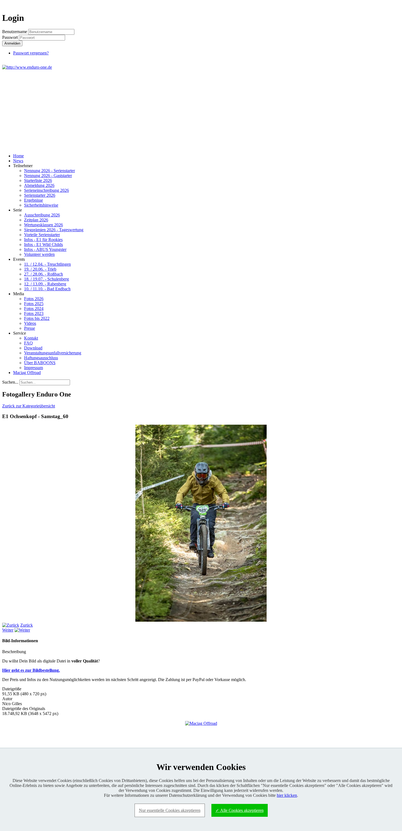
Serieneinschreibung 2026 (46, 190)
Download (33, 348)
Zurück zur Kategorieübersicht (28, 406)
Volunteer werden (39, 254)
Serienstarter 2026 (39, 195)
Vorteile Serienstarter (42, 234)
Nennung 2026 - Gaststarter (48, 175)
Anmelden (12, 43)
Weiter (7, 630)
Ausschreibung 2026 (42, 215)
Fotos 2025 (33, 303)
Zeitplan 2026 (36, 220)
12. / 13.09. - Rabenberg (45, 284)
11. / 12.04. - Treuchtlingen (47, 264)
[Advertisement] (201, 111)
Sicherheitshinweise (41, 205)
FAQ (28, 343)
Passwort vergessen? (31, 53)
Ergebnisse (33, 200)
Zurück (26, 625)
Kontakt (31, 338)
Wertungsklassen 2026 (43, 224)
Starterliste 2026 (38, 180)
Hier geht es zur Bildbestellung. (31, 670)
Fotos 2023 (33, 313)
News (18, 160)
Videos (30, 323)
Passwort (10, 37)
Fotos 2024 (33, 308)
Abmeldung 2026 (39, 185)
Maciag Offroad (27, 372)
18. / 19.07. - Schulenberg (46, 279)
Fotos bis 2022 (36, 318)
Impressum (33, 367)
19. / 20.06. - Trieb (40, 269)
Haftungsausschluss (41, 357)
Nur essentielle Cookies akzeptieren (169, 810)
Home (18, 156)
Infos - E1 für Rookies (43, 239)
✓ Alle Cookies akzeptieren (239, 810)
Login (390, 4)
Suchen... (10, 382)
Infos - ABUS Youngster (45, 249)
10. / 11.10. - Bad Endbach (47, 288)
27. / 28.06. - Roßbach (43, 274)
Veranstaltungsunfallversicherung (52, 353)
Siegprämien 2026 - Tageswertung (53, 229)
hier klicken (287, 795)
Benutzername (14, 31)
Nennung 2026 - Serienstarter (49, 170)
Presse (29, 328)
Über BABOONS (40, 362)
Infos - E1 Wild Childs (43, 244)
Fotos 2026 (33, 298)
